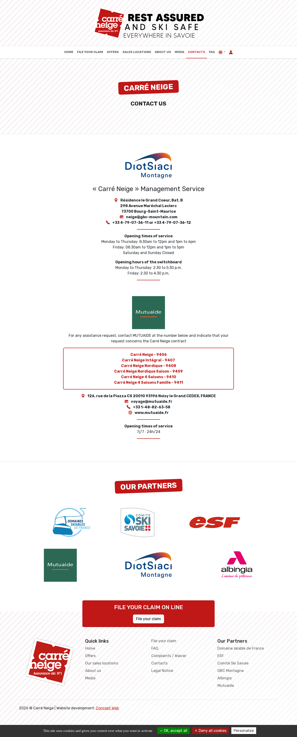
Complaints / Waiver (168, 656)
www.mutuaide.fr (152, 412)
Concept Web (107, 708)
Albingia (224, 678)
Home (68, 52)
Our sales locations (101, 663)
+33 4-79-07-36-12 (172, 222)
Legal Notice (162, 670)
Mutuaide (225, 685)
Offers (113, 52)
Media (179, 52)
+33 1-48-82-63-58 (151, 407)
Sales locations (137, 52)
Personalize (244, 730)
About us (163, 52)
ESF (220, 656)
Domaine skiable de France (240, 648)
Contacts (196, 52)
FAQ (212, 52)
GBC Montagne (230, 670)
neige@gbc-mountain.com (152, 217)
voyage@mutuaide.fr (151, 401)
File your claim (90, 52)
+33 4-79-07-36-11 (130, 222)
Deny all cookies (212, 730)
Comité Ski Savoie (233, 663)
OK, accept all (175, 730)
